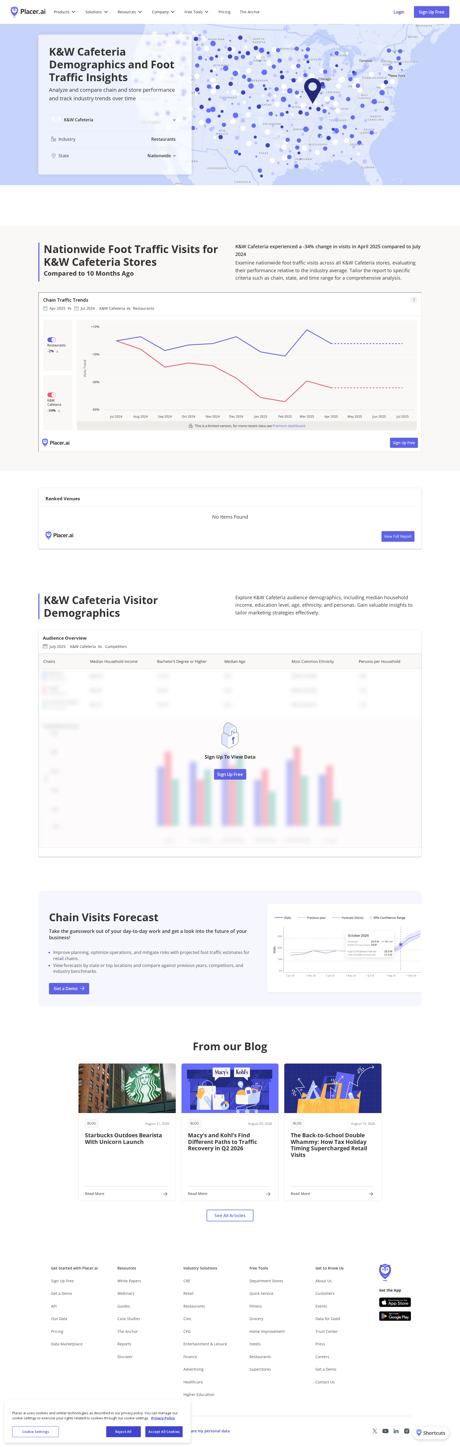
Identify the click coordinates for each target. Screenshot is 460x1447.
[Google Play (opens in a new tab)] (395, 1316)
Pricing (224, 11)
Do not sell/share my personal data (198, 1430)
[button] (65, 11)
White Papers (129, 1280)
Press (320, 1343)
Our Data (59, 1318)
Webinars (125, 1293)
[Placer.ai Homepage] (28, 12)
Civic (187, 1318)
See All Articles (230, 1215)
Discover (125, 1356)
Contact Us (325, 1381)
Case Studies (128, 1318)
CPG (187, 1331)
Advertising (193, 1369)
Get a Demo (61, 1293)
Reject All (123, 1431)
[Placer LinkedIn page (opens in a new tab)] (396, 1431)
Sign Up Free (432, 12)
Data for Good (327, 1318)
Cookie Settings (35, 1431)
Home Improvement (267, 1331)
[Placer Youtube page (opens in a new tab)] (385, 1431)
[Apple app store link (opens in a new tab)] (395, 1302)
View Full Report (398, 536)
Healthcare (193, 1381)
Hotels (255, 1343)
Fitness (255, 1306)
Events (321, 1306)
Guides (123, 1306)
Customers (325, 1293)
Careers (322, 1356)
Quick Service (261, 1293)
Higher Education (198, 1394)
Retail (188, 1293)
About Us (323, 1280)
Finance (190, 1356)
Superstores (260, 1369)
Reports (124, 1343)
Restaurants (194, 1306)
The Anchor (127, 1331)
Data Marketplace (67, 1343)
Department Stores (266, 1280)
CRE (186, 1280)
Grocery (256, 1318)
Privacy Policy (163, 1418)
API (54, 1306)
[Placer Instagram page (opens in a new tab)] (406, 1431)
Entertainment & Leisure (205, 1343)
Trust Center (326, 1331)
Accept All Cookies (164, 1431)
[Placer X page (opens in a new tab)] (375, 1431)
